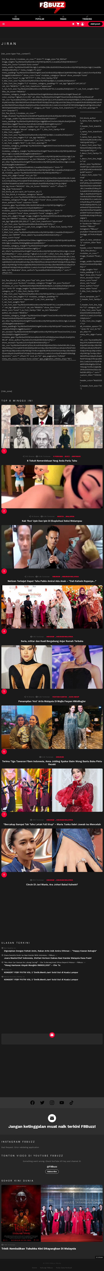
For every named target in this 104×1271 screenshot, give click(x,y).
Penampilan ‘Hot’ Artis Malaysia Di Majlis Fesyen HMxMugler (52, 701)
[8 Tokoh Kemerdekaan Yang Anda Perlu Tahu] (52, 426)
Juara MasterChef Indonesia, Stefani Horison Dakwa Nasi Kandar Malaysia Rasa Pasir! (48, 958)
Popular (39, 19)
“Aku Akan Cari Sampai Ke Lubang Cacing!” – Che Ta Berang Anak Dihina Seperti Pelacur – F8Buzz (43, 962)
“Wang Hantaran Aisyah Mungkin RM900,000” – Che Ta (32, 965)
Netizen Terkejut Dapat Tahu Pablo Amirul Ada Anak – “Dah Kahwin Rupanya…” (52, 581)
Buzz (67, 456)
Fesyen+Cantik (59, 697)
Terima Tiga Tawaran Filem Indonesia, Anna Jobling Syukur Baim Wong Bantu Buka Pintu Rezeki (52, 763)
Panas (63, 19)
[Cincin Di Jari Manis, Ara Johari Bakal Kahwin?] (52, 850)
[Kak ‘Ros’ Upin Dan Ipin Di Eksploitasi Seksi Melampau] (52, 486)
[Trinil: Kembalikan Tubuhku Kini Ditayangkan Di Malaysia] (52, 1213)
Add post (95, 24)
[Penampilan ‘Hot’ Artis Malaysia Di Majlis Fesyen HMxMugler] (52, 667)
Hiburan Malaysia (70, 577)
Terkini (15, 19)
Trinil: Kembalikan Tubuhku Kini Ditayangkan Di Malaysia (38, 1248)
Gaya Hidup (74, 697)
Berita (60, 516)
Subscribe (52, 1172)
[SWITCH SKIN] (73, 24)
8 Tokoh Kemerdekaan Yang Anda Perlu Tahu (52, 460)
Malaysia (70, 516)
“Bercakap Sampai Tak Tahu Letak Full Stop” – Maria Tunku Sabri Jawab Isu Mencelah (52, 824)
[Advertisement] (49, 33)
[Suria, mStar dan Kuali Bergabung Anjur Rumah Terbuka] (52, 607)
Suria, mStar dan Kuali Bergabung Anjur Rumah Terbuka (52, 641)
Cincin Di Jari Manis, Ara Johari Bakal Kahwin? (52, 884)
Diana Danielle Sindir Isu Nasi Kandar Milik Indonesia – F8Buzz (29, 955)
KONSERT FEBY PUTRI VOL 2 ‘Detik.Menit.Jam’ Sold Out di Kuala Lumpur (41, 972)
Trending (87, 19)
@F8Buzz (52, 1166)
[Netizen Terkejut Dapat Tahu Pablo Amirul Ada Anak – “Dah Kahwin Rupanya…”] (52, 546)
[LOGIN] (82, 24)
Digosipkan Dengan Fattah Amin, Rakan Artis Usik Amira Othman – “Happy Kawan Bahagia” (50, 951)
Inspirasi (76, 456)
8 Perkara (58, 456)
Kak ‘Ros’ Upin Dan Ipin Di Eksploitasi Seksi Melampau (52, 521)
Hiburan (56, 577)
